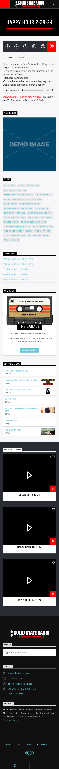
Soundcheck (11, 222)
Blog (19, 744)
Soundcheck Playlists (33, 222)
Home (8, 744)
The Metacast (42, 231)
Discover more (10, 720)
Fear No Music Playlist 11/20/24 (18, 264)
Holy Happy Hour (30, 204)
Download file (10, 96)
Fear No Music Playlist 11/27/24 (18, 259)
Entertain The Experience (18, 195)
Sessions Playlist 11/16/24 (15, 274)
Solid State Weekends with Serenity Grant (22, 410)
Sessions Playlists (14, 217)
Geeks (7, 199)
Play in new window (30, 96)
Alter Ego (9, 186)
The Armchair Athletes (17, 226)
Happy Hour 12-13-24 (29, 547)
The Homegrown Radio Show (18, 390)
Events (30, 744)
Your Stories (11, 240)
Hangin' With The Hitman (27, 199)
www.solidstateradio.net (19, 673)
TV (29, 235)
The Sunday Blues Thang (16, 371)
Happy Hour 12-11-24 (29, 600)
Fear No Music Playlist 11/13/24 (18, 279)
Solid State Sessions (40, 217)
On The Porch (11, 399)
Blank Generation (28, 186)
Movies (21, 213)
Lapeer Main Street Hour (18, 208)
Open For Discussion (39, 213)
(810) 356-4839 (15, 678)
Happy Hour (10, 204)
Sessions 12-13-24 (29, 495)
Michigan (9, 213)
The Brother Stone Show (18, 231)
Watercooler (41, 235)
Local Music (42, 208)
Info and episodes (29, 350)
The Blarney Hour (43, 226)
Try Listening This (14, 235)
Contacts (44, 744)
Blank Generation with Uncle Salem (22, 380)
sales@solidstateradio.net (20, 683)
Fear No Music (44, 195)
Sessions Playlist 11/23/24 (15, 269)
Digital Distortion (15, 190)
